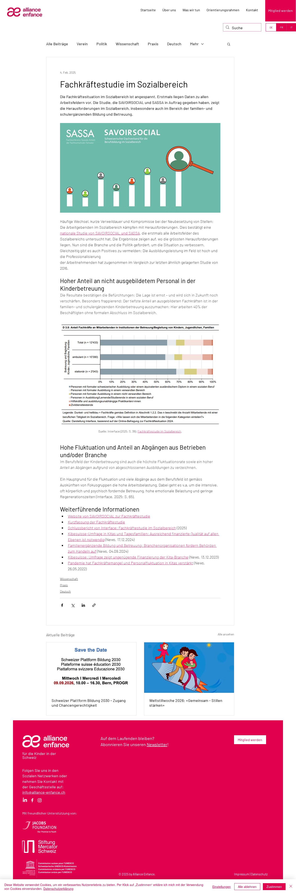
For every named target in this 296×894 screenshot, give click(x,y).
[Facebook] (32, 800)
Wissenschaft (127, 43)
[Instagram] (39, 800)
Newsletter (157, 744)
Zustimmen (274, 886)
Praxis (153, 43)
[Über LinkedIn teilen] (83, 605)
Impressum (241, 874)
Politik (101, 43)
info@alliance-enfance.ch (43, 792)
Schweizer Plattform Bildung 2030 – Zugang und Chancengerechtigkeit (89, 703)
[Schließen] (290, 887)
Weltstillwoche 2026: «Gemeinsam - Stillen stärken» (185, 703)
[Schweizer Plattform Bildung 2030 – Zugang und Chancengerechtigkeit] (91, 667)
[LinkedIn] (25, 800)
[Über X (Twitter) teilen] (73, 605)
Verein (82, 43)
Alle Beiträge (57, 43)
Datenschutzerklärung (58, 888)
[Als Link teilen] (94, 605)
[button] (229, 44)
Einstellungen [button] (221, 886)
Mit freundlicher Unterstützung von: (49, 813)
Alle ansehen (226, 634)
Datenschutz (259, 874)
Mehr (194, 43)
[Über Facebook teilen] (62, 605)
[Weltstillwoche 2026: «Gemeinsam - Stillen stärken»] (189, 667)
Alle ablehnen (247, 886)
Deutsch (174, 43)
